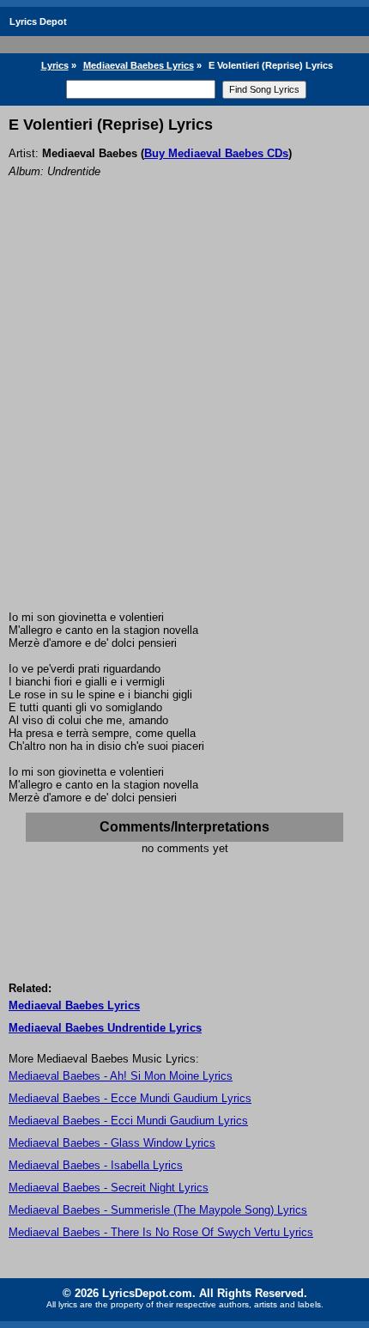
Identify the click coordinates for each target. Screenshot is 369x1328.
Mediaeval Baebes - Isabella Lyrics (96, 1165)
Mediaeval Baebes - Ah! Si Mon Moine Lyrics (121, 1075)
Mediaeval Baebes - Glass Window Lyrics (112, 1142)
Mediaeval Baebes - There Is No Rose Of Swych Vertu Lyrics (161, 1232)
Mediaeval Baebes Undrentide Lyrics (105, 1027)
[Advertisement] (184, 417)
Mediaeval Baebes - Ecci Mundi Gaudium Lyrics (128, 1120)
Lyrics (55, 65)
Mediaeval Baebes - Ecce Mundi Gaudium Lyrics (130, 1098)
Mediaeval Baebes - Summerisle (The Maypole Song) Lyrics (158, 1209)
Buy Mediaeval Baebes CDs (216, 153)
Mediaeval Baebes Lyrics (138, 65)
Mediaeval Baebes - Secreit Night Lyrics (109, 1187)
